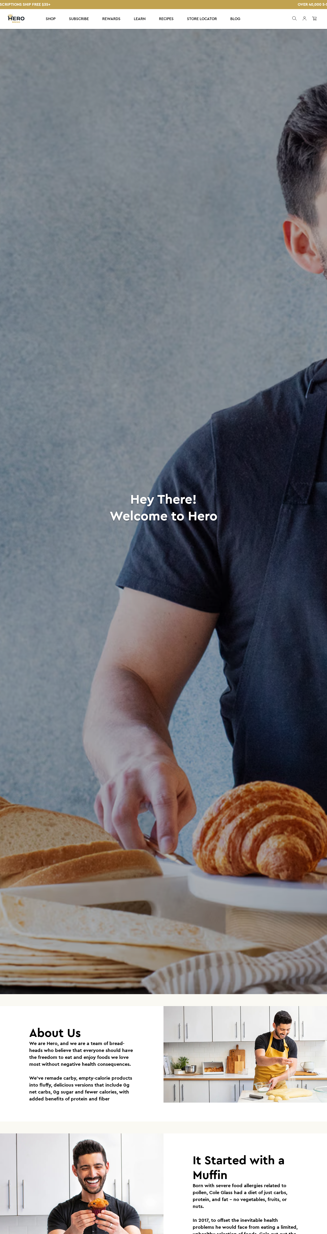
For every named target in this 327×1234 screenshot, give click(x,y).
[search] (294, 19)
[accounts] (304, 19)
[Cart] (314, 19)
